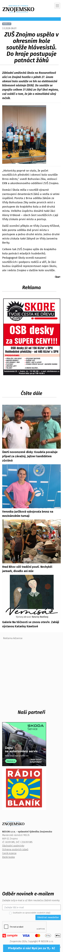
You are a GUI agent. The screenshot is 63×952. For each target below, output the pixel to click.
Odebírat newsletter (48, 917)
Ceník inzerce (9, 853)
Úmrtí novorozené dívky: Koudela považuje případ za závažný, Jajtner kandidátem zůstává (30, 456)
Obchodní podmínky (13, 845)
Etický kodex (8, 857)
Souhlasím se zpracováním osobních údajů (31, 912)
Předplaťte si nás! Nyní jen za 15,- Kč (31, 948)
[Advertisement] (31, 672)
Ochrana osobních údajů (15, 849)
